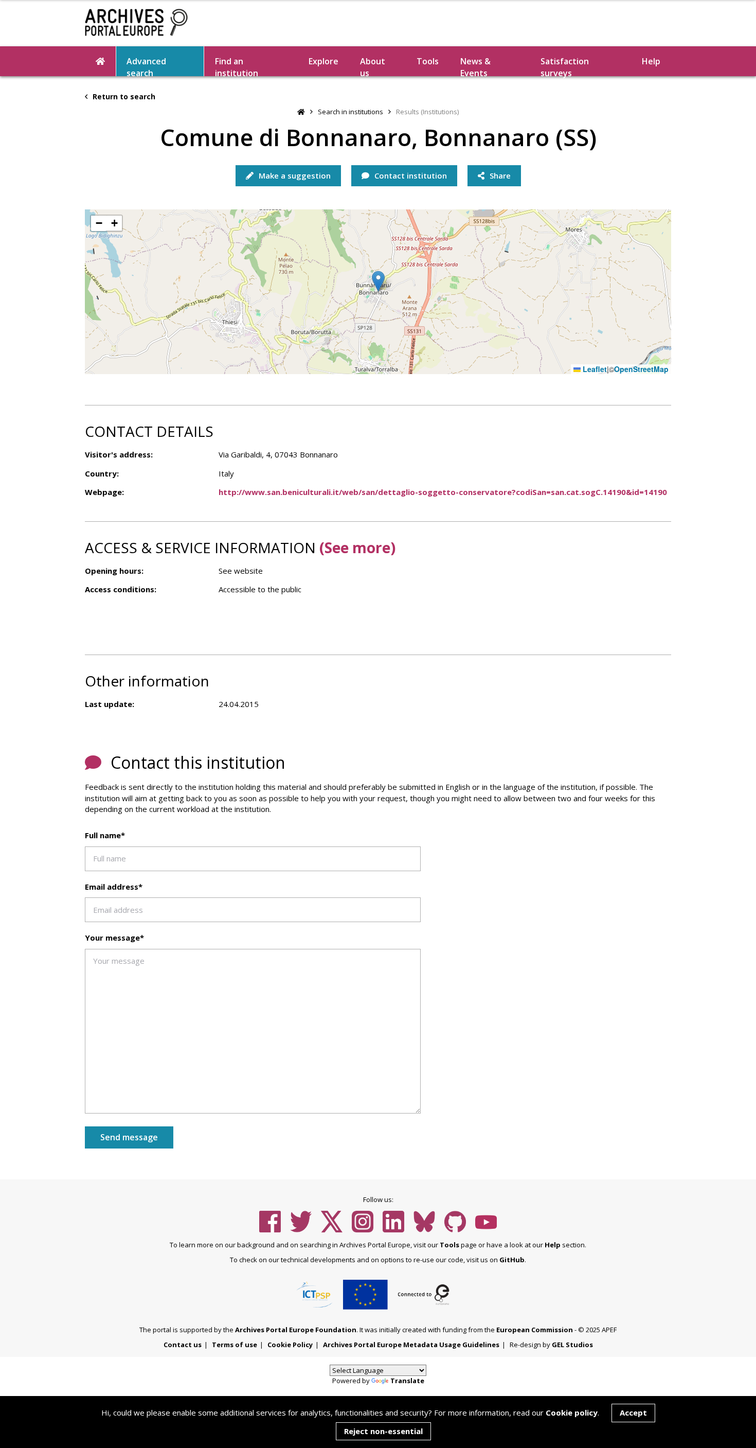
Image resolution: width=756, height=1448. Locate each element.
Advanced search (146, 66)
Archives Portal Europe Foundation (295, 1329)
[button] (378, 281)
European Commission (534, 1329)
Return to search (123, 96)
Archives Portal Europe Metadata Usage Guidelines (411, 1344)
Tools (428, 61)
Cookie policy (572, 1412)
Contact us (183, 1344)
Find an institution (236, 66)
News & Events (475, 66)
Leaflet (594, 369)
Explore (323, 61)
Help (553, 1244)
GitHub (512, 1259)
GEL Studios (572, 1344)
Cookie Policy (290, 1344)
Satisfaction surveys (565, 66)
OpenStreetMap (641, 369)
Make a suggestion (294, 175)
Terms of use (234, 1344)
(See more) (357, 547)
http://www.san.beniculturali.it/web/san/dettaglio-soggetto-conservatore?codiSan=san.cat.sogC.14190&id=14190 (443, 492)
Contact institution (409, 175)
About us (372, 66)
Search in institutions (350, 111)
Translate (407, 1380)
